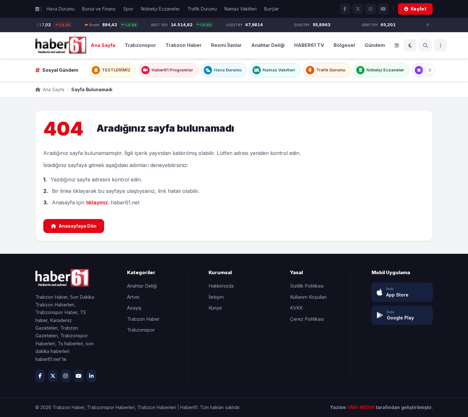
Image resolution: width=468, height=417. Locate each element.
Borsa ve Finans (99, 8)
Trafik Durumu (202, 8)
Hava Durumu (60, 8)
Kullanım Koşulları (308, 297)
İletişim (216, 297)
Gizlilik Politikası (307, 286)
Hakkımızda (221, 286)
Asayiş (134, 308)
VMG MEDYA (361, 407)
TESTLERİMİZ (116, 69)
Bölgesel (344, 45)
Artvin (133, 297)
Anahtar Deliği (268, 45)
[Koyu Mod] (410, 45)
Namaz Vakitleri (240, 8)
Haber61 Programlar (172, 69)
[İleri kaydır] (430, 70)
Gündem (375, 45)
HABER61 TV (309, 45)
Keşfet (418, 8)
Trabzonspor (140, 45)
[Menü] (440, 45)
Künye (215, 308)
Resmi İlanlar (226, 45)
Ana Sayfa (103, 45)
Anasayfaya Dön (77, 226)
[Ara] (425, 45)
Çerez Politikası (307, 319)
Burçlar (271, 8)
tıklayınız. (97, 202)
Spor (128, 8)
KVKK (296, 308)
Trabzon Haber (184, 45)
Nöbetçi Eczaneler (160, 8)
